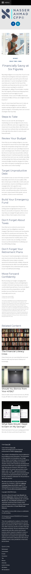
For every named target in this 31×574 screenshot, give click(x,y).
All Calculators (5, 569)
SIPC (11, 497)
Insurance (4, 556)
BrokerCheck (18, 451)
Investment (5, 551)
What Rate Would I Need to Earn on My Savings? (14, 425)
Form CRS (7, 444)
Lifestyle (4, 563)
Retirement (5, 549)
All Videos (4, 567)
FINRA (8, 497)
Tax (3, 558)
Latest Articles (6, 565)
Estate (3, 553)
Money (3, 560)
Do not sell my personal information (16, 489)
